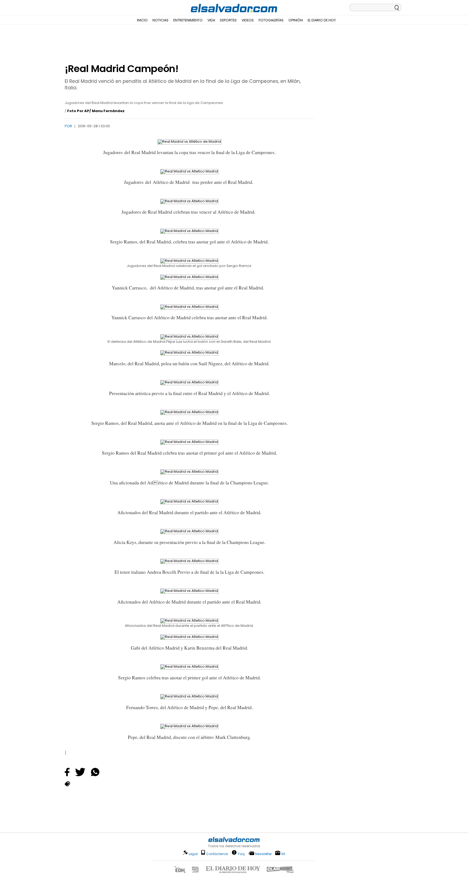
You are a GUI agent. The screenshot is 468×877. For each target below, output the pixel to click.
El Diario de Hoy (322, 20)
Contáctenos (217, 854)
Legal (193, 854)
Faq (241, 854)
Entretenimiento (188, 20)
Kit (283, 854)
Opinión (295, 20)
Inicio (142, 20)
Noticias (160, 20)
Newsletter (263, 854)
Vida (211, 20)
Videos (248, 20)
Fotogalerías (271, 20)
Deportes (228, 20)
